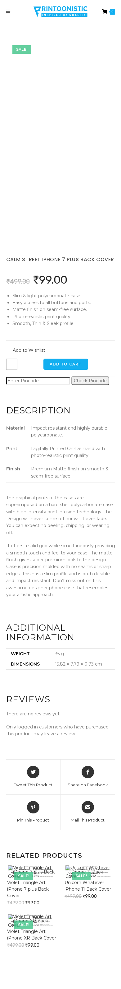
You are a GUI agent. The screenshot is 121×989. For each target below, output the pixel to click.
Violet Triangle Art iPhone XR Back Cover (31, 935)
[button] (25, 350)
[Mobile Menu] (8, 11)
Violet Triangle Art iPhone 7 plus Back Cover (28, 889)
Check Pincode (90, 381)
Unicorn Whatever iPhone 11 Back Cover (88, 886)
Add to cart (66, 364)
